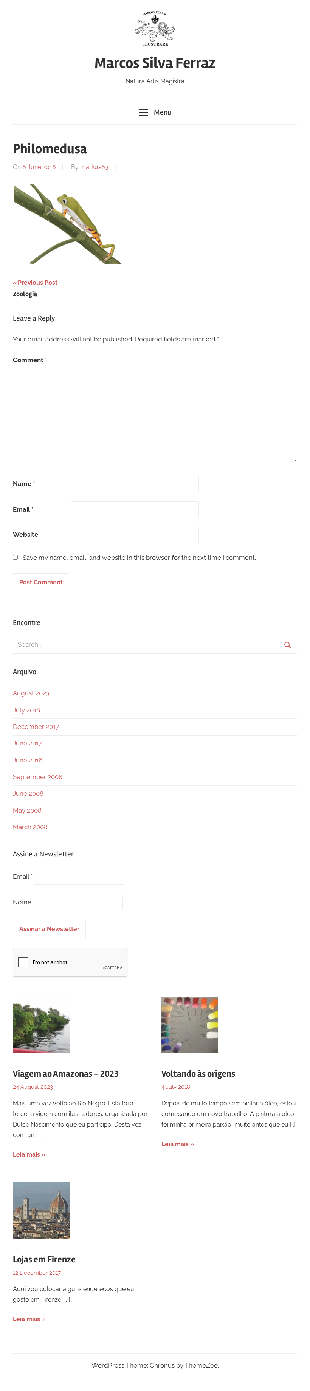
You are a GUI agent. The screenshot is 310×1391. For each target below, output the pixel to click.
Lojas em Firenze (44, 1259)
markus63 (94, 167)
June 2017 (27, 743)
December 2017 (36, 726)
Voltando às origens (198, 1073)
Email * (23, 876)
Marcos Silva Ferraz (155, 63)
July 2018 (26, 710)
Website (25, 534)
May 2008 (27, 810)
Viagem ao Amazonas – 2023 (66, 1073)
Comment (30, 360)
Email (23, 509)
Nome (22, 902)
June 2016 (27, 760)
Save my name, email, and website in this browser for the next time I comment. (139, 557)
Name (24, 483)
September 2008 (37, 777)
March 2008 (30, 827)
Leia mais (26, 1154)
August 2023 (31, 693)
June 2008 (28, 793)
